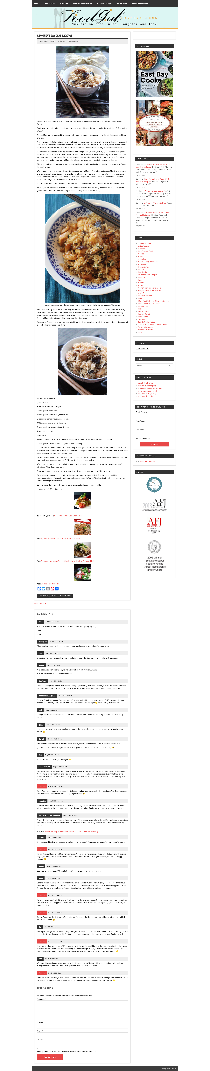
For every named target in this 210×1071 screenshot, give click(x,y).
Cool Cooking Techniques (148, 262)
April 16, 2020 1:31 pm (53, 878)
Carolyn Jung (49, 3)
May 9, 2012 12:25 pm (56, 681)
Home (36, 3)
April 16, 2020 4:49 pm (55, 912)
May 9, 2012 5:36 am (52, 622)
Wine (140, 332)
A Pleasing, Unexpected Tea (155, 191)
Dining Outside (144, 267)
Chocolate (142, 259)
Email (40, 1031)
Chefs (140, 256)
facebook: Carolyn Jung (147, 394)
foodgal (62, 41)
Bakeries (141, 249)
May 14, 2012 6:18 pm (56, 801)
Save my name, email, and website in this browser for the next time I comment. (68, 1051)
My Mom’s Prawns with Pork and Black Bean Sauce (60, 539)
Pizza (140, 309)
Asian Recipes (43, 595)
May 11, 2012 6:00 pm (52, 755)
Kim (40, 927)
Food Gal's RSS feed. (148, 461)
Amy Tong (42, 681)
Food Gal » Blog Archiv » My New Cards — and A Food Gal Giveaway (71, 832)
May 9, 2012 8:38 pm (51, 710)
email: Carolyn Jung (146, 383)
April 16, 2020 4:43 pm (55, 895)
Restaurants (143, 317)
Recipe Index (122, 3)
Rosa (41, 622)
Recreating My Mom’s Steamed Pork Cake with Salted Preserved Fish (67, 561)
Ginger (141, 285)
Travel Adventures (145, 327)
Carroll (41, 739)
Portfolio (64, 3)
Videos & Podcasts (145, 330)
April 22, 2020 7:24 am (55, 941)
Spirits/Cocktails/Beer (147, 322)
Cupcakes (142, 264)
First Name (140, 421)
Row (40, 755)
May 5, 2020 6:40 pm (54, 973)
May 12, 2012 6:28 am (60, 767)
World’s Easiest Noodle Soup (52, 584)
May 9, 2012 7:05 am (56, 641)
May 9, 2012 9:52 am (53, 665)
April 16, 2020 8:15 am (55, 849)
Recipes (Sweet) (144, 314)
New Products (143, 306)
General (53, 595)
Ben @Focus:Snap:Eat (47, 695)
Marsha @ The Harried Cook (49, 815)
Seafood (141, 319)
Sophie (41, 665)
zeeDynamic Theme (169, 1068)
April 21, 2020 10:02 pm (52, 927)
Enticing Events (144, 272)
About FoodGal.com (140, 3)
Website (40, 1040)
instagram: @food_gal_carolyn (150, 388)
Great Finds (142, 293)
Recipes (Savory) (65, 595)
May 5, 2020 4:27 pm (51, 958)
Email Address (142, 412)
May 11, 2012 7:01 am (53, 724)
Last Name (140, 430)
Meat (140, 298)
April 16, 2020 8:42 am (54, 866)
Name (40, 1023)
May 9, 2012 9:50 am (52, 653)
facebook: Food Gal (145, 396)
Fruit (140, 280)
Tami (40, 653)
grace (41, 724)
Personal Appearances (82, 3)
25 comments (73, 41)
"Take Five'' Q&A (144, 243)
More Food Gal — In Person (149, 304)
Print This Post (40, 604)
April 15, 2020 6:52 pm (54, 837)
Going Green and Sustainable (149, 288)
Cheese (141, 254)
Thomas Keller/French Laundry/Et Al (152, 325)
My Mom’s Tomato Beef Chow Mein (68, 516)
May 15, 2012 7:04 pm (70, 815)
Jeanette (42, 801)
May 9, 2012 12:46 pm (65, 695)
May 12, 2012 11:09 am (55, 786)
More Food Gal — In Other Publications (153, 301)
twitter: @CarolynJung (147, 386)
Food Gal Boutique (104, 3)
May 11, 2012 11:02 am (54, 739)
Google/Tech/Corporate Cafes (150, 291)
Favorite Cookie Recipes (147, 275)
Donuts (141, 270)
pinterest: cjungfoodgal (147, 391)
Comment (41, 999)
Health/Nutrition (145, 296)
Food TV (141, 277)
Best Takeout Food (145, 251)
